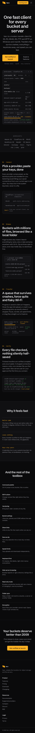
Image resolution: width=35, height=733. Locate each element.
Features (5, 681)
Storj (22, 145)
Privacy (4, 718)
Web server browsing (9, 570)
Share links (5, 527)
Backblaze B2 (9, 142)
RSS (3, 709)
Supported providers (8, 701)
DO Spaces (26, 142)
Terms (4, 721)
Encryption (5, 605)
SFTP (22, 147)
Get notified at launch (10, 58)
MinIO (28, 139)
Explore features (26, 58)
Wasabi (18, 142)
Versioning (5, 506)
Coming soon (23, 3)
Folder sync (6, 593)
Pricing (4, 684)
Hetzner (6, 145)
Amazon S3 (8, 139)
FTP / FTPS (15, 147)
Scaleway (15, 145)
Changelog (5, 689)
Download (5, 686)
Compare (5, 704)
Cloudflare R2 (19, 139)
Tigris (28, 145)
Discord (4, 706)
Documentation (7, 698)
